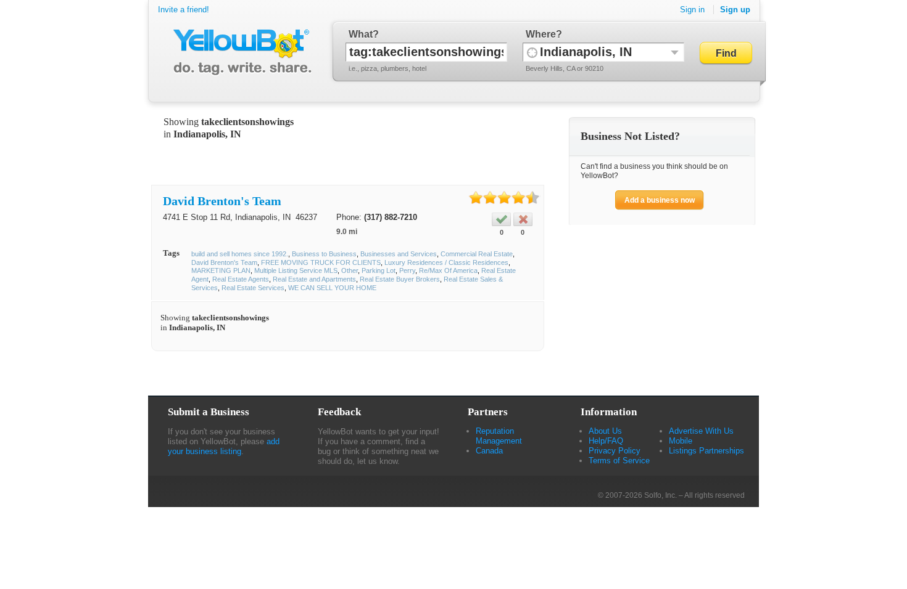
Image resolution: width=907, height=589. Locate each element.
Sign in (692, 9)
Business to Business (324, 254)
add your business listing (224, 446)
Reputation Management (499, 435)
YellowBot (239, 52)
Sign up (735, 9)
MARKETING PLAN (221, 270)
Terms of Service (619, 460)
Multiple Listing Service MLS (296, 270)
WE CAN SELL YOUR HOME (332, 287)
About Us (605, 431)
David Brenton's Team (222, 201)
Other (349, 270)
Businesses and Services (398, 254)
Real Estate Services (253, 287)
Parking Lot (379, 270)
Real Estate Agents (240, 279)
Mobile (680, 440)
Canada (489, 450)
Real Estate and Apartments (314, 279)
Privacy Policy (614, 450)
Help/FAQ (606, 440)
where (541, 34)
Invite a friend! (183, 9)
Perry (407, 270)
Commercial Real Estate (477, 254)
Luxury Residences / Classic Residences (446, 262)
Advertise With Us (701, 431)
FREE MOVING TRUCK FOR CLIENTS (321, 262)
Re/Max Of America (448, 270)
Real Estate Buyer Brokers (400, 279)
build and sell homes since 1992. (239, 254)
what (361, 34)
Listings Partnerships (706, 450)
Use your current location (532, 52)
